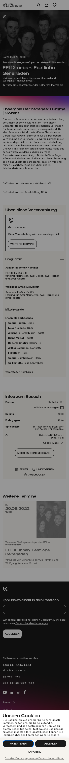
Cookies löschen (14, 758)
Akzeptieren (18, 743)
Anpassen (34, 751)
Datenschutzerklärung (51, 758)
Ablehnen (50, 743)
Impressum (31, 758)
